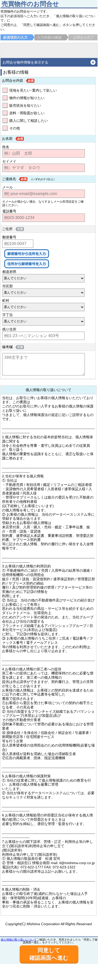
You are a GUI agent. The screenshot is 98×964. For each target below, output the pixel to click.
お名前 (7, 138)
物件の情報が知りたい (26, 98)
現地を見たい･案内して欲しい (33, 90)
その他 (14, 128)
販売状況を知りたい (25, 105)
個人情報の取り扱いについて (19, 939)
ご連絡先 (9, 179)
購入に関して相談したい (28, 121)
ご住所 (7, 229)
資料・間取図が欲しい (26, 113)
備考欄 (7, 347)
